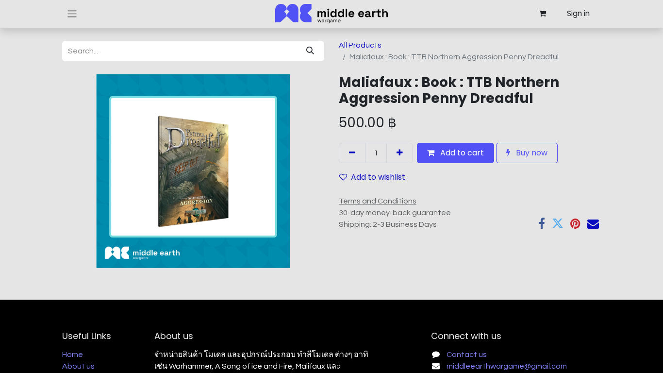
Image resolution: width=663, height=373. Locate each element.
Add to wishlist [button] (378, 177)
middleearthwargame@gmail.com (507, 366)
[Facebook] (541, 223)
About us (78, 366)
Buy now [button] (530, 152)
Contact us (467, 354)
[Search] (310, 51)
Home (72, 354)
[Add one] (399, 153)
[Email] (593, 223)
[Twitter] (558, 223)
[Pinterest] (575, 223)
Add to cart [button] (461, 152)
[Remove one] (352, 153)
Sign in (578, 13)
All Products (360, 45)
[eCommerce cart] (542, 13)
